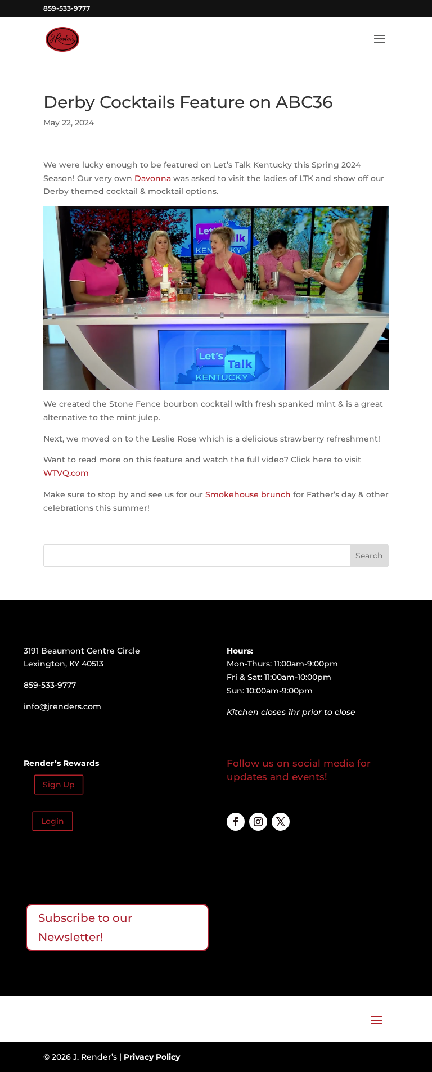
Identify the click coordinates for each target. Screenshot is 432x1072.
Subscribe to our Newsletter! (85, 927)
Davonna (152, 178)
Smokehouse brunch (248, 494)
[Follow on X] (281, 822)
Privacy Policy (152, 1057)
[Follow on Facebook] (236, 822)
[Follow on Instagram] (258, 822)
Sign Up (59, 785)
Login (52, 821)
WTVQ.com (66, 473)
